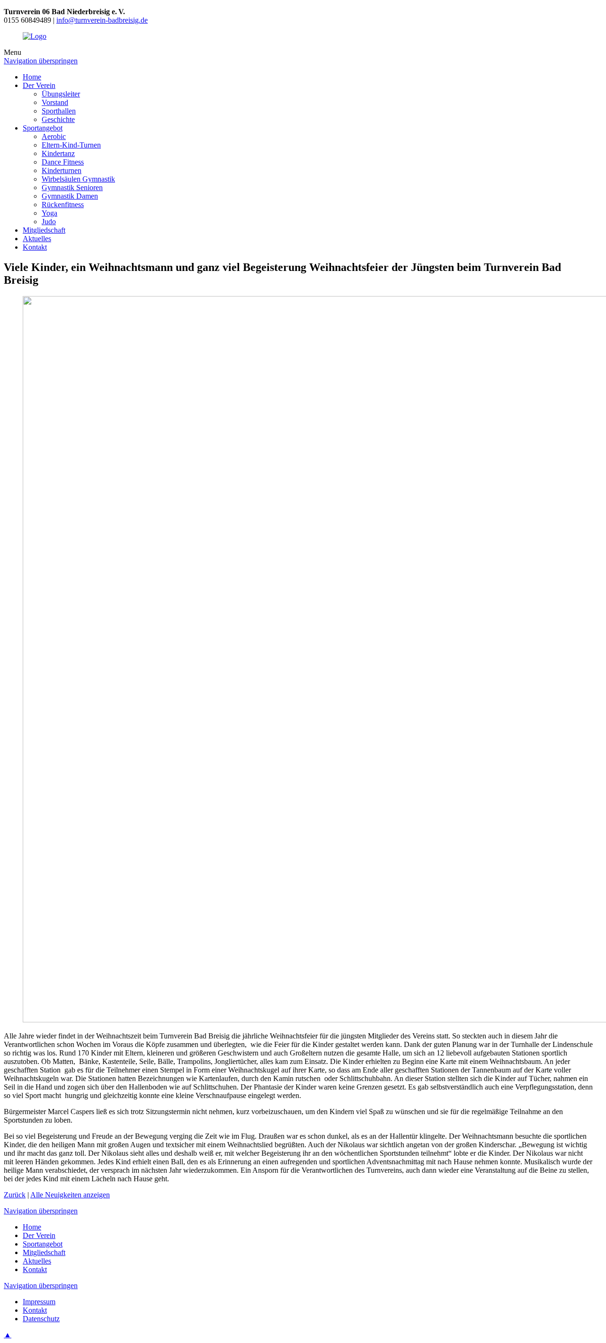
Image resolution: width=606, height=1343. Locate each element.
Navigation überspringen (41, 61)
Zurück (15, 1195)
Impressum (39, 1302)
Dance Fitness (63, 162)
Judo (49, 222)
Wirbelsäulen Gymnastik (78, 179)
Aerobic (54, 136)
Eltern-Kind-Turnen (71, 145)
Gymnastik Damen (70, 196)
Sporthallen (59, 111)
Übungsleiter (61, 94)
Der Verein (39, 85)
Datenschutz (41, 1319)
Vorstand (55, 102)
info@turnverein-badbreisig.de (102, 20)
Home (32, 77)
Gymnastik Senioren (72, 187)
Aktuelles (37, 239)
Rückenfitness (63, 205)
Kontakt (35, 247)
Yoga (49, 213)
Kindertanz (58, 153)
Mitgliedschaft (44, 230)
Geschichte (58, 119)
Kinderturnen (61, 170)
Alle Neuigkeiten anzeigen (70, 1195)
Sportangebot (42, 128)
